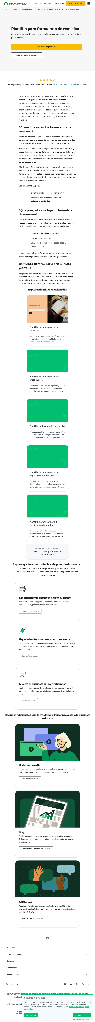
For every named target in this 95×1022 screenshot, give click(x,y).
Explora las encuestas (30, 656)
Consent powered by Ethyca (80, 1019)
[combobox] (12, 984)
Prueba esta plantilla (46, 47)
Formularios (40, 9)
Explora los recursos (30, 779)
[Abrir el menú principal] (88, 3)
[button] (47, 948)
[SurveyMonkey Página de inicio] (15, 3)
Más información (28, 700)
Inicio (7, 9)
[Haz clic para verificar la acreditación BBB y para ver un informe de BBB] (20, 1014)
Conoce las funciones (30, 611)
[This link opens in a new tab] (65, 984)
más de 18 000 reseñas (66, 84)
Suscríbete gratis (76, 3)
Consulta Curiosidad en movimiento (36, 849)
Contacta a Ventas (45, 3)
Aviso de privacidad (76, 1007)
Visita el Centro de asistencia (33, 918)
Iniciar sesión (59, 3)
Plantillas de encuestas (22, 9)
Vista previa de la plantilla (26, 55)
